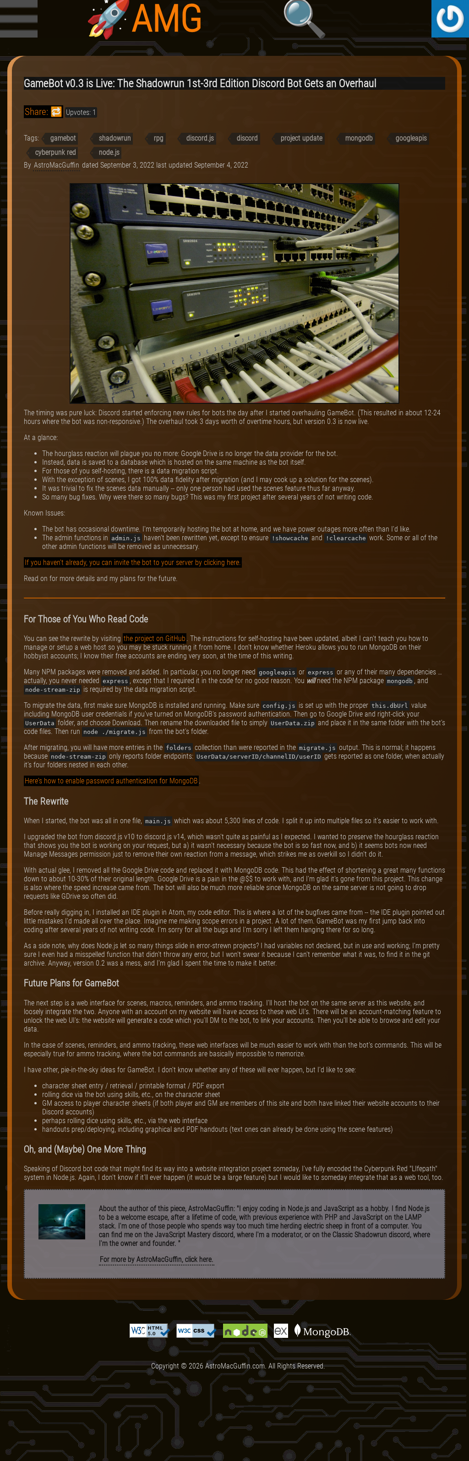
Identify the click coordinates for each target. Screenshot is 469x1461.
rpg (159, 138)
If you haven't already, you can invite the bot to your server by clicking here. (133, 562)
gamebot (63, 138)
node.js (109, 152)
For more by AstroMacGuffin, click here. (156, 1259)
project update (301, 138)
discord (247, 138)
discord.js (200, 138)
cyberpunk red (55, 152)
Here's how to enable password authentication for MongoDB (111, 781)
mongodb (359, 138)
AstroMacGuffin (56, 165)
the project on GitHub (154, 638)
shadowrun (115, 138)
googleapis (411, 138)
